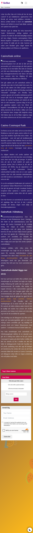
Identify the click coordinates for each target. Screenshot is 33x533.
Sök (16, 399)
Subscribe (7, 436)
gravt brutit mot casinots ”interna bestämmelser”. (16, 300)
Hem (2, 7)
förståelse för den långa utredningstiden (16, 256)
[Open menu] (26, 3)
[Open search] (29, 3)
